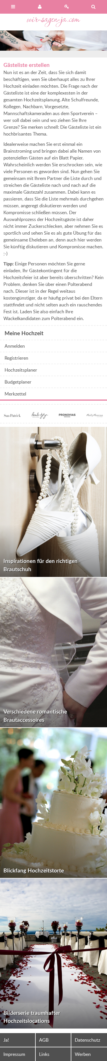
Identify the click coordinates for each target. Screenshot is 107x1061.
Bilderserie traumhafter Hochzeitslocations (31, 1017)
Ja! (6, 1040)
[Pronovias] (67, 416)
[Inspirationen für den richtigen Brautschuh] (53, 502)
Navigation (13, 7)
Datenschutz (87, 1040)
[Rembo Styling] (40, 416)
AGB (44, 1040)
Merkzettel (15, 394)
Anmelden (40, 7)
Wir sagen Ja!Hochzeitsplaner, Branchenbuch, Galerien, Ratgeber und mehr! (53, 22)
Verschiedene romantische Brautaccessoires (35, 716)
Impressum (14, 1054)
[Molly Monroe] (95, 416)
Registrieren (67, 7)
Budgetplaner (18, 382)
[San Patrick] (12, 416)
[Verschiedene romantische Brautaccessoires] (53, 652)
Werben (83, 1054)
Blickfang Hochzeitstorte (33, 870)
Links (44, 1054)
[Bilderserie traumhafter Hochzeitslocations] (53, 953)
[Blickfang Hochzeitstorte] (53, 803)
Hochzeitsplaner (21, 370)
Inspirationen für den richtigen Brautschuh (40, 565)
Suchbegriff (93, 7)
